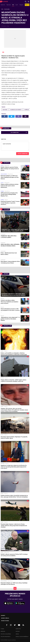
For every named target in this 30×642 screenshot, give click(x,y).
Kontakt (18, 631)
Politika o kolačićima (6, 634)
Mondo (3, 615)
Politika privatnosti (5, 636)
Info (2, 9)
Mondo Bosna (5, 620)
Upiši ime (3, 139)
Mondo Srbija (5, 618)
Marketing (18, 628)
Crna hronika (6, 9)
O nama (2, 628)
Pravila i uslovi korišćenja (22, 636)
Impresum (3, 631)
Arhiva (17, 634)
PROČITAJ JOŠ (7, 325)
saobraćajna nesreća (16, 109)
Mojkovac (5, 109)
